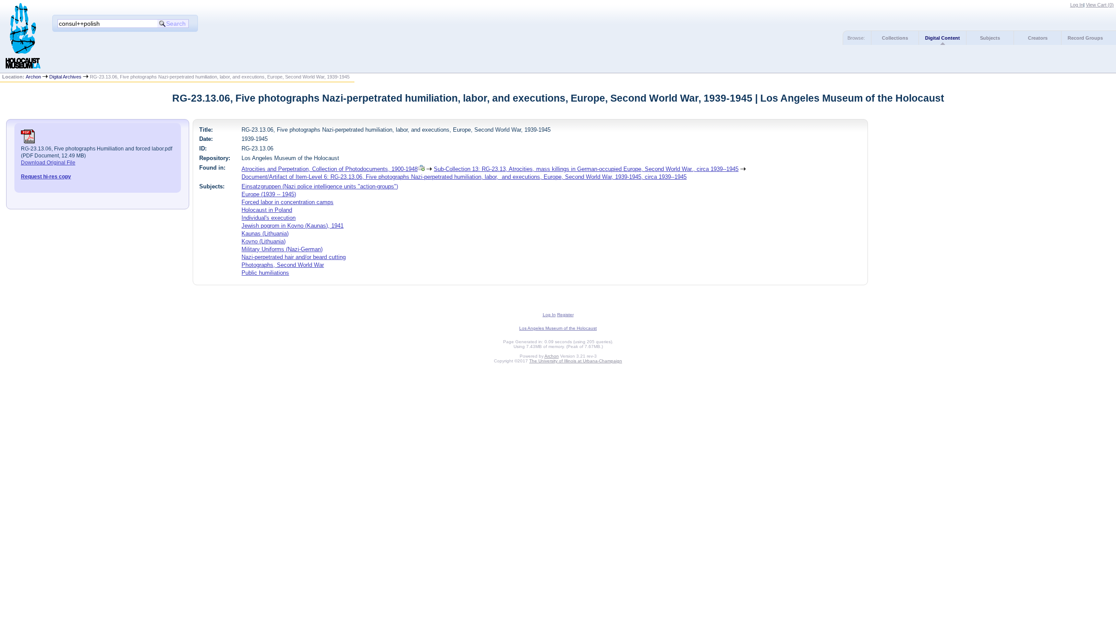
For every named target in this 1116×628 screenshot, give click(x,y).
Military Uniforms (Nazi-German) (282, 249)
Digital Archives (65, 76)
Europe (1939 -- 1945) (269, 194)
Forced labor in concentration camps (287, 202)
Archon (33, 76)
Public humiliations (265, 273)
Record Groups (1085, 38)
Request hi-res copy (46, 176)
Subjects (990, 38)
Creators (1038, 38)
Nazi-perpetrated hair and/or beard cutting (294, 257)
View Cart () (1100, 4)
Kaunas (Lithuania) (265, 233)
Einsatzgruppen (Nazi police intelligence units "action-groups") (320, 186)
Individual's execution (269, 218)
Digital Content (942, 38)
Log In (1076, 4)
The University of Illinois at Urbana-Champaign (575, 360)
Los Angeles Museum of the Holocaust (558, 328)
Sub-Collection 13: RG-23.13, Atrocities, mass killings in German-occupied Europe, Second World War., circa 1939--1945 (586, 169)
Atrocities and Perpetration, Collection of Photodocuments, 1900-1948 (330, 169)
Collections (895, 38)
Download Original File (48, 162)
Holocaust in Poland (267, 210)
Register (565, 314)
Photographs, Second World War (283, 265)
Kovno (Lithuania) (264, 241)
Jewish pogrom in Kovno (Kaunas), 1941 (293, 225)
